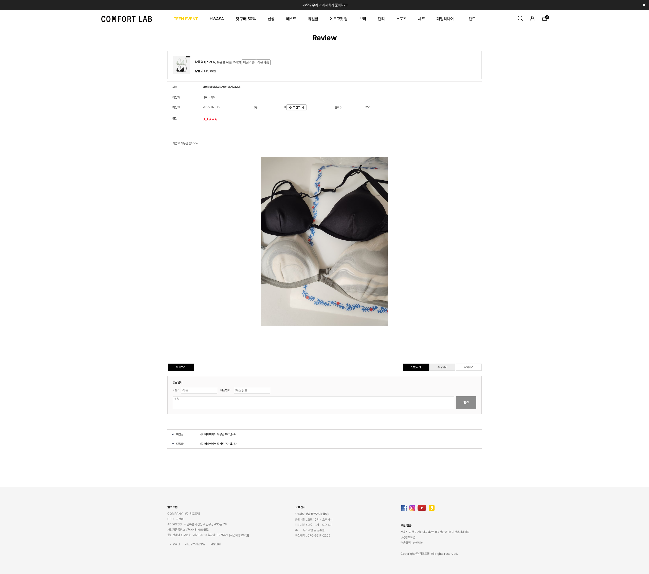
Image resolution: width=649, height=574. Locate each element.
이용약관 (175, 544)
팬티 (381, 18)
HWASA (217, 18)
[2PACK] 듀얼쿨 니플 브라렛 (223, 62)
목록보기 (181, 367)
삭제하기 (469, 367)
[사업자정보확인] (239, 535)
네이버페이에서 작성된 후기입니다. (218, 434)
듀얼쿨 (313, 18)
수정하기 (442, 367)
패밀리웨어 (445, 18)
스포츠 (401, 18)
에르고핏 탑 (339, 18)
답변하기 (416, 367)
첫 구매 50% (246, 18)
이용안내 (215, 544)
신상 (271, 18)
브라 (362, 18)
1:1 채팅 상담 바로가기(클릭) (312, 514)
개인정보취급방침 (195, 544)
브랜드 (470, 18)
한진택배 (418, 543)
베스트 (291, 18)
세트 (421, 18)
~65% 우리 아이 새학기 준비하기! (324, 5)
